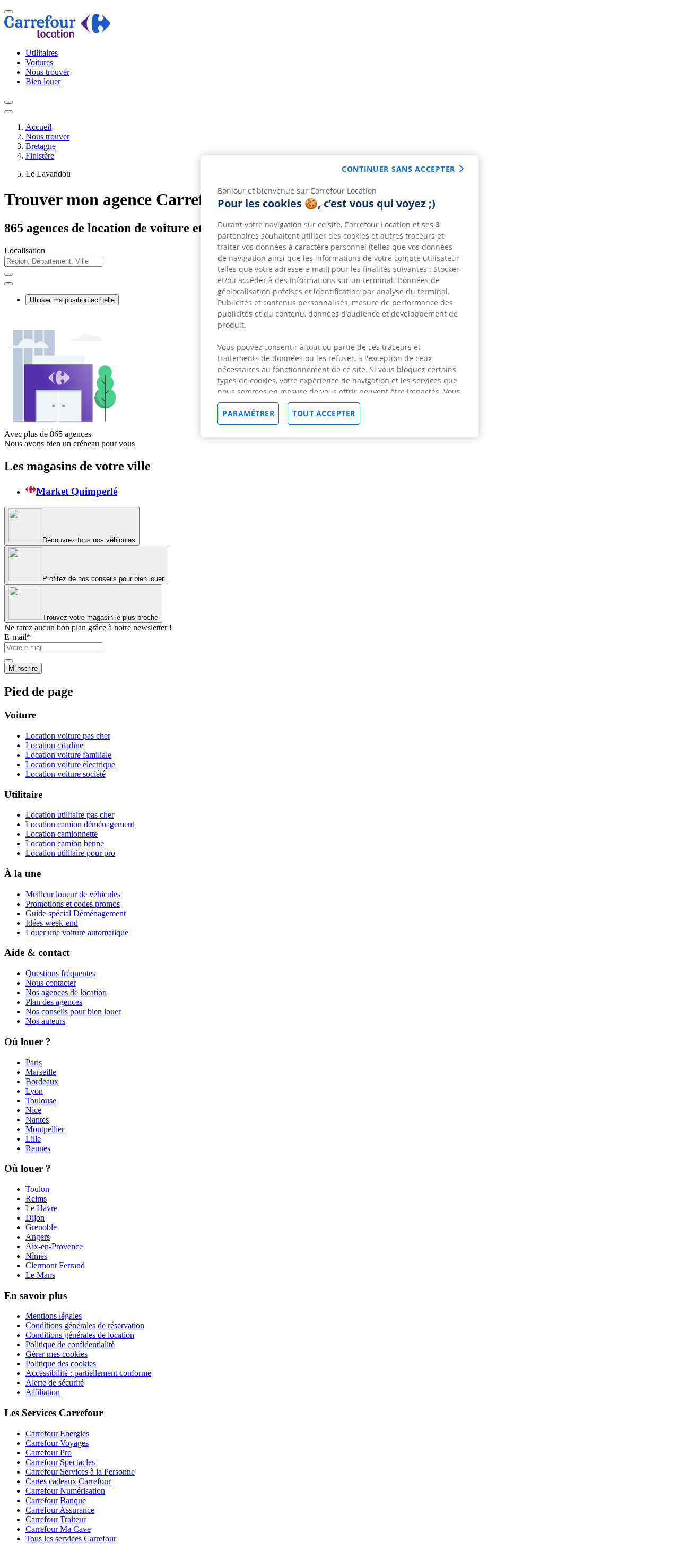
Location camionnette (61, 833)
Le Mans (40, 1274)
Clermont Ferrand (55, 1265)
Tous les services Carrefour (70, 1538)
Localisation (24, 250)
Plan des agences (53, 1001)
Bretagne (40, 146)
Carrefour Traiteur (55, 1519)
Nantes (37, 1119)
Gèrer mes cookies (56, 1353)
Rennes (37, 1148)
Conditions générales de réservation (84, 1325)
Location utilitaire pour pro (70, 852)
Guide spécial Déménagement (75, 913)
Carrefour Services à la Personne (80, 1471)
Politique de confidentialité (70, 1344)
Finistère (39, 155)
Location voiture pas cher (67, 735)
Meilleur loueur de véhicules (72, 894)
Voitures (39, 62)
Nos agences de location (66, 992)
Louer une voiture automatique (76, 932)
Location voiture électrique (70, 764)
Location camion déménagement (79, 824)
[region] (339, 296)
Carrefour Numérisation (65, 1490)
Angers (37, 1236)
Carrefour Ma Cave (58, 1528)
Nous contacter (50, 982)
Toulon (37, 1189)
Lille (33, 1138)
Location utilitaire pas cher (69, 814)
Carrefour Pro (48, 1452)
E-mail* (17, 637)
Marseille (40, 1071)
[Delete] (8, 274)
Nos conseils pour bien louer (73, 1011)
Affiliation (42, 1392)
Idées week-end (51, 922)
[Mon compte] (8, 102)
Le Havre (41, 1208)
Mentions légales (53, 1315)
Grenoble (41, 1227)
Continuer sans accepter (398, 169)
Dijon (35, 1217)
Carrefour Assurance (59, 1509)
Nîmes (36, 1255)
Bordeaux (41, 1081)
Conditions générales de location (79, 1334)
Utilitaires (41, 52)
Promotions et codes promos (72, 903)
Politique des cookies (60, 1363)
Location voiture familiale (68, 754)
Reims (36, 1198)
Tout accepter (323, 413)
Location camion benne (64, 843)
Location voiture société (65, 773)
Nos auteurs (45, 1020)
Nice (33, 1110)
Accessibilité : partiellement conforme (88, 1373)
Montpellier (44, 1129)
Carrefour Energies (57, 1433)
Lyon (34, 1090)
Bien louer (42, 81)
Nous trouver (47, 71)
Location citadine (54, 745)
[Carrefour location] (57, 34)
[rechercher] (8, 283)
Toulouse (40, 1100)
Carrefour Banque (55, 1500)
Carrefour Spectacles (60, 1462)
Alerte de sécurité (54, 1382)
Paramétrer (248, 413)
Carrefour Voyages (57, 1443)
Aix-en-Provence (54, 1246)
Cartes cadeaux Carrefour (68, 1481)
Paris (33, 1062)
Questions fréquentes (60, 973)
